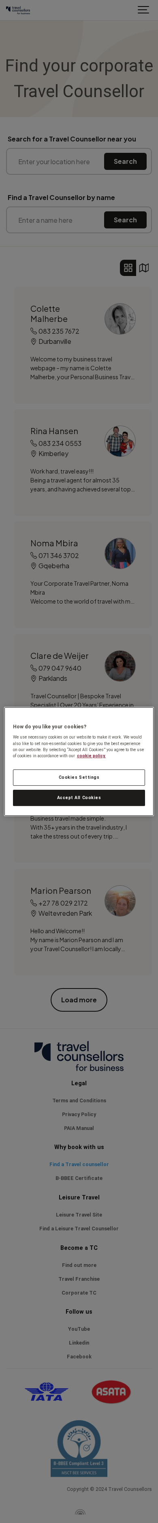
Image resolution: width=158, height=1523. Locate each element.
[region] (79, 762)
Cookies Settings (79, 777)
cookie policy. (91, 755)
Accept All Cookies (79, 797)
